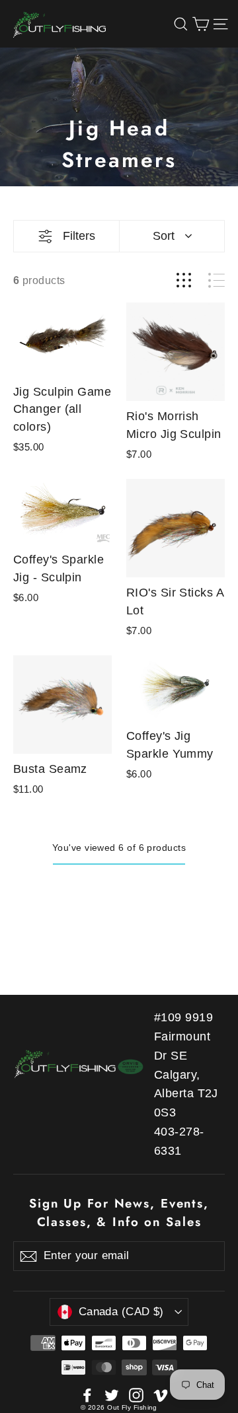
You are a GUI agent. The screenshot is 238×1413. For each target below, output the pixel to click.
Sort (164, 235)
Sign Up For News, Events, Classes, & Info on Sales (119, 1212)
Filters (79, 235)
